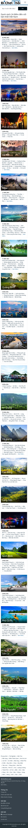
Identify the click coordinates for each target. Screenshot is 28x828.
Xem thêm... (14, 48)
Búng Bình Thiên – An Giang (16, 421)
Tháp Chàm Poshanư (8, 595)
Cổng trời (21, 197)
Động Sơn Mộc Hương (10, 661)
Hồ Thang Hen (16, 478)
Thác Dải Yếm (6, 660)
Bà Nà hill (8, 107)
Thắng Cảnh (12, 765)
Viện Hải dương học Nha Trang (10, 225)
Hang (23, 772)
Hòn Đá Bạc (20, 358)
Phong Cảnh (4, 756)
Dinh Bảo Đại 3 (13, 42)
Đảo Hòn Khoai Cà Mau (18, 360)
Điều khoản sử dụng (6, 797)
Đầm (3, 774)
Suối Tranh (12, 628)
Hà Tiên (14, 386)
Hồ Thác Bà (15, 747)
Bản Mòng (21, 661)
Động (18, 772)
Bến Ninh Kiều (13, 325)
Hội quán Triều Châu (13, 135)
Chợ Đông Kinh (21, 508)
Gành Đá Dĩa (7, 689)
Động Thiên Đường (20, 295)
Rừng (8, 774)
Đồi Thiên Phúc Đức (9, 46)
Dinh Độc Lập (12, 75)
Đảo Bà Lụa (7, 388)
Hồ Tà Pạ (18, 417)
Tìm (23, 8)
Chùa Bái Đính (8, 571)
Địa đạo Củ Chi (15, 77)
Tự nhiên (10, 761)
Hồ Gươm (23, 168)
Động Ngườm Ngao (15, 480)
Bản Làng (4, 758)
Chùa (14, 763)
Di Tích (12, 770)
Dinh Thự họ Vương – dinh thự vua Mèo (14, 450)
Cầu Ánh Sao (19, 79)
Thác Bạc (19, 194)
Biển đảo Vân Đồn (14, 538)
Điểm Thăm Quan (14, 758)
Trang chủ (3, 792)
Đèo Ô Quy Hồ (13, 197)
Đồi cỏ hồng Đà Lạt (14, 44)
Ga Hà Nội (15, 168)
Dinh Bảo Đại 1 (15, 41)
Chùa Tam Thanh (11, 508)
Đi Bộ (3, 763)
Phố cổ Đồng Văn (12, 449)
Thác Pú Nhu (21, 745)
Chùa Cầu (10, 136)
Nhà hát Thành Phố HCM (11, 74)
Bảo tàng (16, 761)
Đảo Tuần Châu (19, 536)
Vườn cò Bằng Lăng (7, 321)
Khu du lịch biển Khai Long (15, 356)
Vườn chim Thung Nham (17, 564)
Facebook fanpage (7, 814)
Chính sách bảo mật (6, 794)
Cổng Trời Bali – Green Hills (9, 39)
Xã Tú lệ (13, 745)
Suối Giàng (7, 747)
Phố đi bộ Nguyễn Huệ (8, 72)
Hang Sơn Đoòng (9, 295)
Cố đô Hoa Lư (21, 569)
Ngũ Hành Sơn (6, 105)
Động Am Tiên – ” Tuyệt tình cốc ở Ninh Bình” (12, 568)
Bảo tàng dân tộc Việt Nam (15, 719)
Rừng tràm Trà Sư (7, 414)
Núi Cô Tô (16, 414)
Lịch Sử (4, 761)
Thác (16, 774)
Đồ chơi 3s (4, 817)
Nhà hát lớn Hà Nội (17, 164)
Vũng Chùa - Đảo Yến (8, 293)
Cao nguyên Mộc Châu (8, 663)
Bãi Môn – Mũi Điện (12, 691)
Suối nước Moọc (19, 293)
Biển (16, 770)
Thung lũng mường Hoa (8, 194)
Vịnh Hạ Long (11, 532)
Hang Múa (20, 566)
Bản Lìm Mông (17, 749)
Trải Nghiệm (12, 756)
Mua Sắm (9, 763)
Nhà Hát (4, 767)
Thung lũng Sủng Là (7, 445)
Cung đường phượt (6, 808)
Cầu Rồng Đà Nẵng (16, 109)
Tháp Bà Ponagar (17, 229)
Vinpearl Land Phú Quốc (9, 627)
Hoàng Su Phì (22, 449)
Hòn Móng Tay (13, 633)
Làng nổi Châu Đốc (9, 417)
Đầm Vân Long (11, 569)
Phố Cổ (10, 767)
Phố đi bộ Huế (12, 264)
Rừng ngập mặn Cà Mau (9, 353)
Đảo (23, 770)
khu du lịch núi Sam (15, 419)
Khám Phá (23, 761)
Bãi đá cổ (6, 199)
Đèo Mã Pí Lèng (8, 452)
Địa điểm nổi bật (5, 803)
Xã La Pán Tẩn (6, 745)
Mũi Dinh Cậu (21, 628)
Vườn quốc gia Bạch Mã (8, 260)
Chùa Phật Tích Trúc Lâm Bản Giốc (14, 481)
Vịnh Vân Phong (13, 227)
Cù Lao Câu (18, 600)
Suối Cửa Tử (5, 716)
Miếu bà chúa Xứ (20, 415)
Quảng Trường (22, 767)
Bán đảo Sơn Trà (17, 107)
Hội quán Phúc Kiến (7, 133)
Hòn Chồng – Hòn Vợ (13, 232)
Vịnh (20, 774)
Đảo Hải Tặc (15, 388)
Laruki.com (4, 819)
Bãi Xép (21, 691)
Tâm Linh (4, 765)
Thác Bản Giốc (6, 478)
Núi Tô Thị (18, 506)
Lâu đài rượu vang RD (13, 597)
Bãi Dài (14, 635)
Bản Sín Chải (14, 199)
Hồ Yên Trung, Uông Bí (12, 534)
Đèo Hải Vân (15, 105)
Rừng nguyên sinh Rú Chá (11, 262)
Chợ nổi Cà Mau (8, 361)
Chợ (15, 767)
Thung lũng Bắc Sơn (7, 506)
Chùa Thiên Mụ (8, 267)
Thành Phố (5, 770)
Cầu (11, 772)
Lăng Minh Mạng (11, 265)
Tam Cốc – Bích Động (10, 566)
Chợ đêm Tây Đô (10, 326)
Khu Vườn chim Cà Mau (8, 358)
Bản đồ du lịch (5, 805)
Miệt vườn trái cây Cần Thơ (15, 323)
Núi (20, 770)
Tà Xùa (24, 660)
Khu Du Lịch (23, 758)
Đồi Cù (23, 44)
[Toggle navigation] (25, 2)
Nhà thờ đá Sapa (16, 196)
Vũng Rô (14, 688)
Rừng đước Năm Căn (16, 354)
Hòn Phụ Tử (22, 386)
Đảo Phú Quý (9, 600)
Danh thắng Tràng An (8, 562)
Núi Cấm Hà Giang (20, 445)
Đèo (15, 772)
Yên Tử (4, 532)
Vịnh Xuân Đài (6, 688)
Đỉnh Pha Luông (15, 660)
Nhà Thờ (19, 765)
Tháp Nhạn (21, 688)
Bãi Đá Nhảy (18, 297)
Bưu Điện (20, 763)
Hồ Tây (9, 168)
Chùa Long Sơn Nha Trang (13, 234)
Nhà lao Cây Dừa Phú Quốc (11, 630)
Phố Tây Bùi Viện (20, 72)
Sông (3, 772)
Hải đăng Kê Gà (12, 599)
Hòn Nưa (15, 689)
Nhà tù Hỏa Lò (18, 163)
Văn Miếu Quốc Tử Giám (9, 161)
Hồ (7, 772)
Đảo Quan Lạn (9, 536)
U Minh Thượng (6, 386)
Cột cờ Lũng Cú (18, 452)
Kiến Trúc (19, 756)
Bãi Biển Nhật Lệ (8, 297)
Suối (12, 774)
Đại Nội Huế (21, 265)
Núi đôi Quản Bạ (8, 447)
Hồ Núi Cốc (11, 717)
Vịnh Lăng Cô (20, 260)
